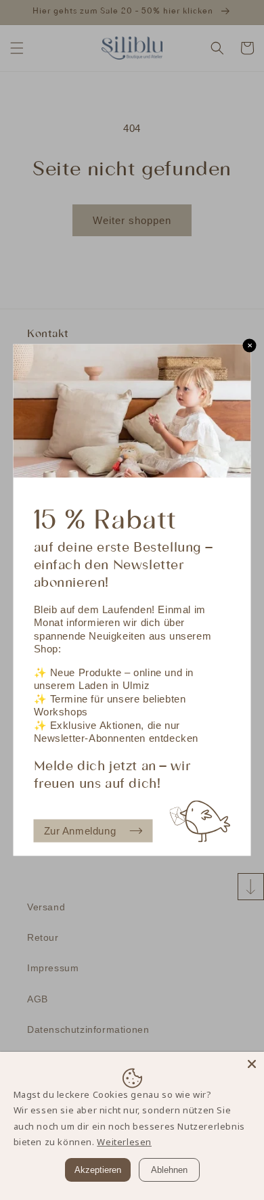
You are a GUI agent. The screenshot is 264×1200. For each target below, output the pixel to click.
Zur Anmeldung (80, 831)
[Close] (252, 1064)
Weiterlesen (124, 1142)
